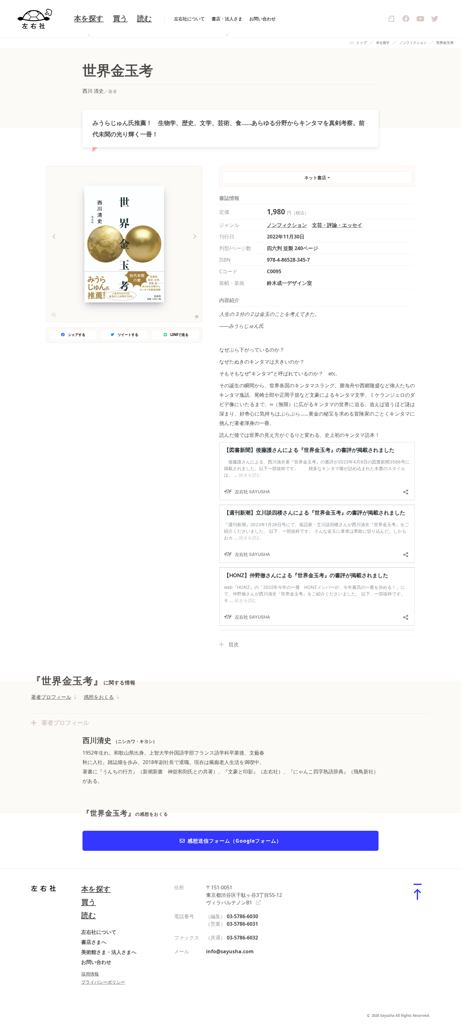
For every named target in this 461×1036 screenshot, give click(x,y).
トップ (361, 42)
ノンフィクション (413, 42)
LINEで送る (179, 334)
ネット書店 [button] (315, 178)
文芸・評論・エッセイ (337, 225)
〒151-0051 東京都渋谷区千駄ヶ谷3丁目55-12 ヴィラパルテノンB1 (244, 895)
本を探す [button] (88, 19)
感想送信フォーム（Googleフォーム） (235, 840)
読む (144, 19)
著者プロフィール (51, 696)
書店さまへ (93, 942)
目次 (234, 644)
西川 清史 (93, 90)
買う (120, 19)
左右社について (189, 19)
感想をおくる (99, 696)
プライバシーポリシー (103, 982)
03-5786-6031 (242, 923)
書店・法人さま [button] (227, 19)
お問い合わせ (262, 19)
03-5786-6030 (242, 916)
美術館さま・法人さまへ (108, 952)
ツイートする (128, 334)
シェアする (76, 334)
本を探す (383, 42)
